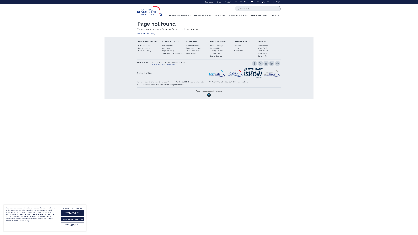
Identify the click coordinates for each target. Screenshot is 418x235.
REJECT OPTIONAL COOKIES (72, 219)
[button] (180, 16)
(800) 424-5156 (168, 64)
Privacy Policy (24, 221)
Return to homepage (146, 34)
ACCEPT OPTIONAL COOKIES (72, 213)
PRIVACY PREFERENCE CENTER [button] (222, 82)
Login (278, 2)
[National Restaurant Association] (149, 11)
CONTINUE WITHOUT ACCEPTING (72, 208)
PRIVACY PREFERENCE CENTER (72, 225)
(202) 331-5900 (157, 64)
